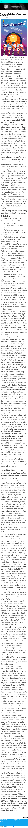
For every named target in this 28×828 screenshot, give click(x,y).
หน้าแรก (1, 11)
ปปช (3, 18)
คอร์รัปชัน (6, 18)
